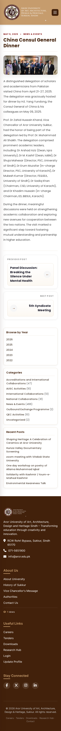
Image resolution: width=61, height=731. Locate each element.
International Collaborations (25, 394)
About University (14, 579)
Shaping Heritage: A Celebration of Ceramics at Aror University (28, 441)
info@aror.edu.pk (19, 556)
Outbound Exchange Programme (27, 409)
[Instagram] (25, 685)
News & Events (32, 34)
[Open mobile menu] (55, 12)
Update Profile (12, 661)
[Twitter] (16, 685)
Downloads (10, 644)
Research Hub (12, 650)
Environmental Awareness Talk (26, 483)
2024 (9, 350)
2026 (9, 339)
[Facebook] (6, 685)
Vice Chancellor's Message (20, 590)
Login (7, 655)
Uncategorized (15, 419)
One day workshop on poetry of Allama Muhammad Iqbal (26, 467)
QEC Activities (15, 414)
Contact (30, 721)
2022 (9, 360)
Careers (8, 632)
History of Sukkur (14, 585)
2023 (9, 355)
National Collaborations (22, 399)
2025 (9, 344)
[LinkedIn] (35, 685)
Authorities (10, 596)
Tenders (8, 638)
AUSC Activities (16, 388)
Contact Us (10, 602)
